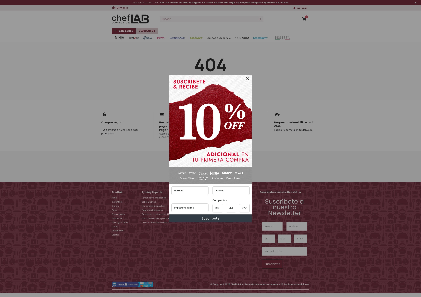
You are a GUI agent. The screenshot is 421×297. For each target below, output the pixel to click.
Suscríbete (211, 218)
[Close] (248, 79)
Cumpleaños (219, 200)
